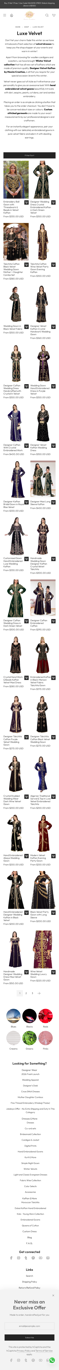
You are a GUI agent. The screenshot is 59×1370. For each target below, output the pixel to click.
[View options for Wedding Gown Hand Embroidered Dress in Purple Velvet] (53, 386)
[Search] (47, 15)
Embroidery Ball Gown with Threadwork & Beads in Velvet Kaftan (11, 207)
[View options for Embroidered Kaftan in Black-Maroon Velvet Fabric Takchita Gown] (53, 678)
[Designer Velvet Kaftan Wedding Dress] (43, 423)
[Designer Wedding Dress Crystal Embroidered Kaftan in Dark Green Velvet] (43, 180)
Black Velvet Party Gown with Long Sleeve (39, 915)
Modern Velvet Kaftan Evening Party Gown (38, 858)
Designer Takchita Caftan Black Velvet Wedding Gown (40, 739)
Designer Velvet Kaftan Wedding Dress (38, 448)
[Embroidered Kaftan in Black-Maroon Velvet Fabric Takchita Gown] (43, 655)
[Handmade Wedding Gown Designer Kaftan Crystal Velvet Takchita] (43, 536)
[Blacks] (29, 1016)
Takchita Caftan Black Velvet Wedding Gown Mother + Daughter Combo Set (13, 269)
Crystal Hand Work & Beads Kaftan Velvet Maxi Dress (13, 680)
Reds (45, 1026)
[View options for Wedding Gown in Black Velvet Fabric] (26, 327)
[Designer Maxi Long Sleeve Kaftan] (43, 479)
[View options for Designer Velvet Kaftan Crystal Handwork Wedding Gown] (53, 327)
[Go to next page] (39, 993)
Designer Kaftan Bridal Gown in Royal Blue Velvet (13, 504)
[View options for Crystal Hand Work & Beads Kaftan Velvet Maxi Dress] (26, 678)
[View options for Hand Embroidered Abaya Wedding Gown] (26, 856)
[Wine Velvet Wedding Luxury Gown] (43, 949)
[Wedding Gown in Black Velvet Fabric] (16, 304)
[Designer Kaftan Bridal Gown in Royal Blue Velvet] (16, 479)
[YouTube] (40, 1257)
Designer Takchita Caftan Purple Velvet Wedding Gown (12, 740)
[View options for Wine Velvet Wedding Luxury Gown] (53, 972)
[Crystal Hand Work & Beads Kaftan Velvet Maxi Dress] (16, 655)
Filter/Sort (29, 155)
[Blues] (13, 1016)
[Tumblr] (25, 1257)
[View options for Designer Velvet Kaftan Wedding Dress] (53, 446)
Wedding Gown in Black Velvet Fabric (12, 327)
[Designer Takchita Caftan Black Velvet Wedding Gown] (43, 714)
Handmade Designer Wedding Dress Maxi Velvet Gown (12, 975)
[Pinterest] (33, 1257)
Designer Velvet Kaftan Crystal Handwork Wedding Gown (40, 330)
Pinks (45, 1048)
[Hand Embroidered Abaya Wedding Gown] (16, 833)
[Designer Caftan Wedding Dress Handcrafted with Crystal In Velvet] (16, 363)
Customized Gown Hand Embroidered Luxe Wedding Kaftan (12, 562)
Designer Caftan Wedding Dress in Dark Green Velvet (12, 623)
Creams (13, 1048)
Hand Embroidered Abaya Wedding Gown (12, 858)
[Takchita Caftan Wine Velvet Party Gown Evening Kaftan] (43, 242)
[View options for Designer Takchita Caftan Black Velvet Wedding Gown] (53, 737)
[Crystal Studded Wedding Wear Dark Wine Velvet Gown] (16, 774)
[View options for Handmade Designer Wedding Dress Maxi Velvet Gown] (26, 972)
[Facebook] (11, 1257)
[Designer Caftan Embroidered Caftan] (43, 598)
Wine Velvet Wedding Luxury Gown (38, 974)
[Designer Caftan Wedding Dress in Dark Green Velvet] (16, 598)
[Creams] (13, 1038)
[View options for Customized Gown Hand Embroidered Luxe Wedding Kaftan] (26, 559)
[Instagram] (18, 1257)
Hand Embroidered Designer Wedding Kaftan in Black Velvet (12, 916)
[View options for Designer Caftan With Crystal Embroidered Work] (26, 446)
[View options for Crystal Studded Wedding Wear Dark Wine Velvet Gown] (26, 797)
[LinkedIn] (47, 1257)
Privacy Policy (24, 1350)
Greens (29, 1048)
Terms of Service (44, 1350)
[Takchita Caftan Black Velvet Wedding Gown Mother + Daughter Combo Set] (16, 242)
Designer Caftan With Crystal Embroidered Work (13, 448)
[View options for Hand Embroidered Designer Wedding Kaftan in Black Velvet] (26, 913)
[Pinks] (45, 1038)
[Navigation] (4, 15)
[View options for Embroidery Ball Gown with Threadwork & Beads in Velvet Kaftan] (26, 202)
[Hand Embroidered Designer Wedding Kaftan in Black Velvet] (16, 890)
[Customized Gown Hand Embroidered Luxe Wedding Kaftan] (16, 536)
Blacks (29, 1026)
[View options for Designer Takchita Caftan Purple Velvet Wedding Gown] (26, 737)
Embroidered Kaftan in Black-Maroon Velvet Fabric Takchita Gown (40, 681)
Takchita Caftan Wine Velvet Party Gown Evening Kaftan (39, 268)
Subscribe (29, 1337)
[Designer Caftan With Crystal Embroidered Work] (16, 423)
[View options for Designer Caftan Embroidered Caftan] (53, 621)
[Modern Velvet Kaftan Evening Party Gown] (43, 833)
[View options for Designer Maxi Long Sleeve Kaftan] (53, 502)
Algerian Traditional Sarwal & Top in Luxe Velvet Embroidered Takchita (40, 800)
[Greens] (29, 1038)
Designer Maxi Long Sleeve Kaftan (40, 503)
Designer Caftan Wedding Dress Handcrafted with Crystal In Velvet (12, 389)
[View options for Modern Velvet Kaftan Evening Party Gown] (53, 856)
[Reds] (45, 1016)
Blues (13, 1026)
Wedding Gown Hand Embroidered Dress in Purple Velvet (39, 389)
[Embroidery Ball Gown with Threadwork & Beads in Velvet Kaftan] (16, 180)
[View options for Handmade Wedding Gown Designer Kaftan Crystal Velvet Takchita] (53, 559)
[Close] (53, 1295)
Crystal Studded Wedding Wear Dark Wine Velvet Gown (12, 800)
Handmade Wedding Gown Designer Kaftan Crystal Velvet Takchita (38, 564)
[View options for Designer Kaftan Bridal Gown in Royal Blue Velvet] (26, 502)
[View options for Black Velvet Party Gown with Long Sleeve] (53, 913)
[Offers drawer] (11, 15)
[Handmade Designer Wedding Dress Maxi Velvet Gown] (16, 949)
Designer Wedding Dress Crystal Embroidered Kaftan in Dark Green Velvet (40, 207)
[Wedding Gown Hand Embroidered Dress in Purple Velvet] (43, 363)
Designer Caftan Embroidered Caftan (38, 623)
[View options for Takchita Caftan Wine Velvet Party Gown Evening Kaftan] (53, 265)
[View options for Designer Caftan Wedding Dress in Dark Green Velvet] (26, 621)
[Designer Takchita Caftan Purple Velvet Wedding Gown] (16, 714)
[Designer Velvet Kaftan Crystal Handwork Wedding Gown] (43, 304)
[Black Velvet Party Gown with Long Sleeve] (43, 890)
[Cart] (53, 15)
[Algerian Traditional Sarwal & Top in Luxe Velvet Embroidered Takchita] (43, 774)
